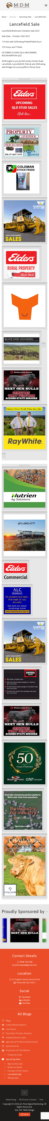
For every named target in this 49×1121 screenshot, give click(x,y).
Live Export (11, 1029)
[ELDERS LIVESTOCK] (24, 101)
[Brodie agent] (21, 141)
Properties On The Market (18, 1050)
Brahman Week (15, 1067)
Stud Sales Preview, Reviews (19, 1033)
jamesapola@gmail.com (26, 965)
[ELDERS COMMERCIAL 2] (15, 571)
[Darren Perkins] (24, 763)
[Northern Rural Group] (36, 930)
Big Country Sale (15, 1063)
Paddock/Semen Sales (16, 1037)
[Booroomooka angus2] (21, 684)
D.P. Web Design (26, 1110)
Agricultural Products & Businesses (22, 1041)
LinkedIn (26, 1000)
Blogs (8, 1020)
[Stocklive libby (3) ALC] (23, 810)
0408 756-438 (25, 961)
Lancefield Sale (14, 1074)
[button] (46, 5)
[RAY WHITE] (24, 427)
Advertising (11, 1099)
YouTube (25, 1003)
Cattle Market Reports (16, 1024)
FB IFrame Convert (27, 1099)
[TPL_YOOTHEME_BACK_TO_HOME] (18, 5)
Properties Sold (15, 1054)
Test (41, 1099)
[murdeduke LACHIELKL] (21, 385)
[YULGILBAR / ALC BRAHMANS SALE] (24, 306)
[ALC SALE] (17, 600)
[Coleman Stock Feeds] (21, 178)
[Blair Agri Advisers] (21, 348)
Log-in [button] (25, 1114)
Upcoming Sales (13, 1059)
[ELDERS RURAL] (21, 263)
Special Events (12, 1046)
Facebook (25, 997)
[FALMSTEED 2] (24, 641)
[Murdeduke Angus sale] (21, 720)
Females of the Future (18, 1070)
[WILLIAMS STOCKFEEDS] (24, 535)
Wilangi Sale (13, 1077)
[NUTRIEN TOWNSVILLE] (24, 488)
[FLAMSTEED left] (24, 220)
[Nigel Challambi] (24, 866)
